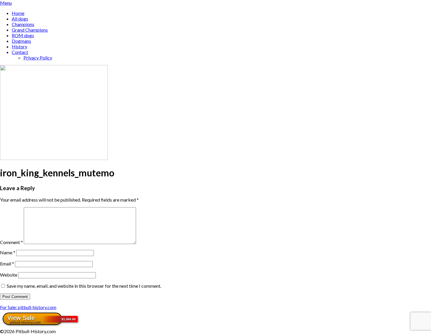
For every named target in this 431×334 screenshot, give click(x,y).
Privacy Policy (37, 57)
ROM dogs (23, 35)
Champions (23, 24)
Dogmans (21, 41)
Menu (6, 3)
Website (8, 274)
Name (7, 252)
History (19, 46)
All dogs (20, 18)
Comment (11, 242)
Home (18, 13)
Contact (20, 52)
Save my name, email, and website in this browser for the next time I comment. (84, 286)
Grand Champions (30, 30)
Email (7, 263)
